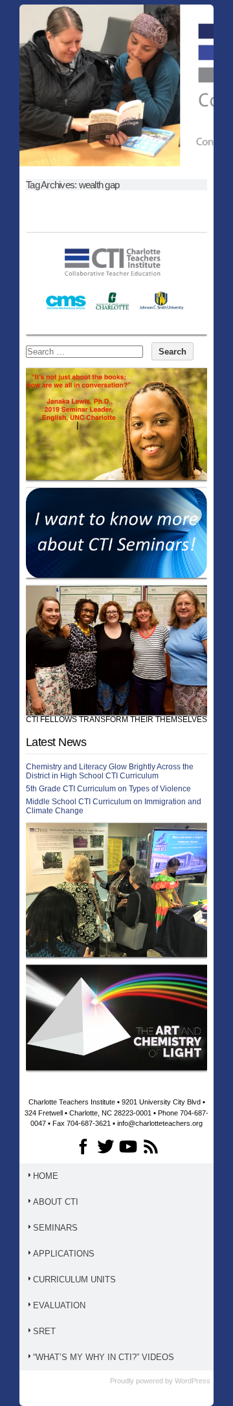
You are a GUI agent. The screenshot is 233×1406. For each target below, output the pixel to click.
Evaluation (59, 1305)
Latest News (56, 742)
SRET (44, 1331)
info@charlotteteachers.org (160, 1123)
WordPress (192, 1381)
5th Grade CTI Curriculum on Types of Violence (108, 788)
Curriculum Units (74, 1279)
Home (45, 1176)
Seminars (55, 1228)
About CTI (55, 1202)
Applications (63, 1253)
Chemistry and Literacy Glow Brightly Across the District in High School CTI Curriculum (110, 771)
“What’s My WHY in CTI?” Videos (103, 1357)
